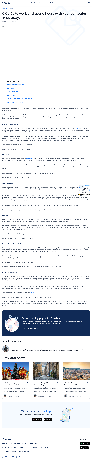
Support (21, 447)
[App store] (87, 194)
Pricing (10, 447)
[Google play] (81, 194)
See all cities (33, 443)
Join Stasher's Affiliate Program (39, 447)
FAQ (15, 447)
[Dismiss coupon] (90, 186)
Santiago (29, 159)
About (4, 447)
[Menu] (89, 3)
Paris (10, 443)
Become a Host (43, 3)
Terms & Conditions (23, 451)
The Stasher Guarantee (9, 451)
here (32, 293)
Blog (27, 3)
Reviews (52, 3)
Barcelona (17, 443)
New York (24, 443)
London (4, 443)
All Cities (33, 3)
